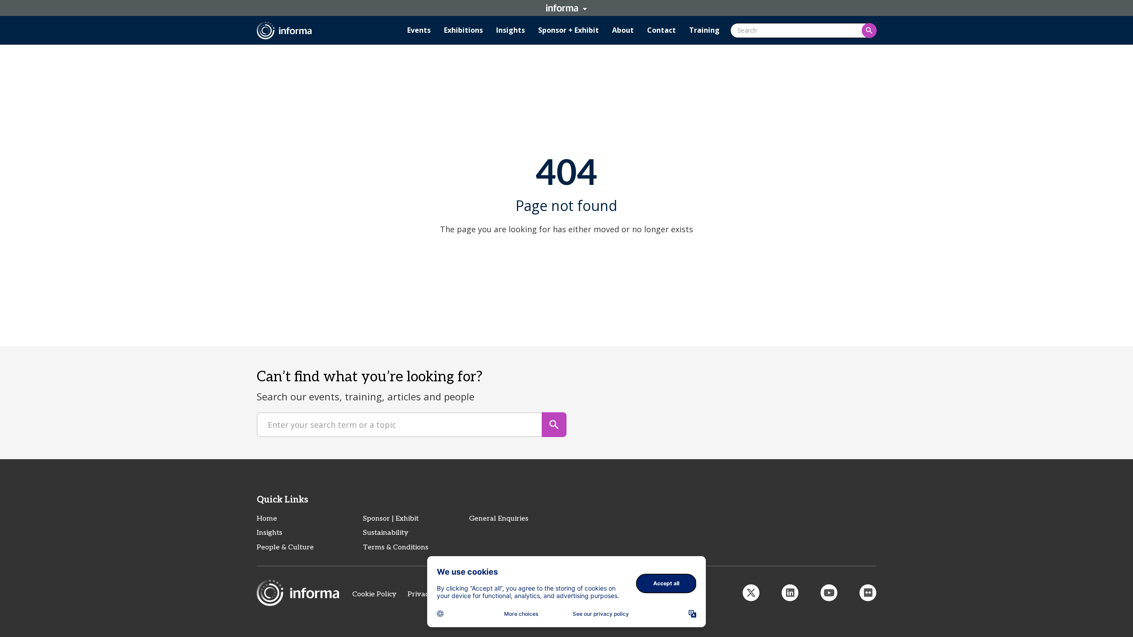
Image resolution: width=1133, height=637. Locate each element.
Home (267, 518)
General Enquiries (498, 518)
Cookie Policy (374, 594)
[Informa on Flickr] (867, 592)
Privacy (420, 594)
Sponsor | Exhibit (391, 518)
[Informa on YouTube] (829, 592)
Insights (269, 533)
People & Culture (285, 547)
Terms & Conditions (395, 547)
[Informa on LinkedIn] (790, 592)
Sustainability (385, 533)
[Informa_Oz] (751, 592)
